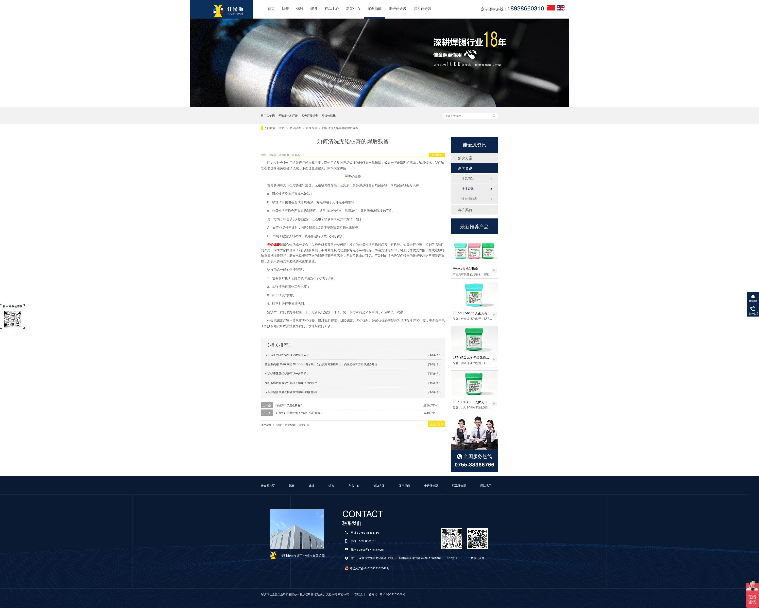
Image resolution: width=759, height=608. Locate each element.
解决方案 (465, 157)
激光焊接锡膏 (309, 115)
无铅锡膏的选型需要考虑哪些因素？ (287, 355)
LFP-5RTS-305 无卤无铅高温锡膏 (476, 402)
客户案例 (465, 209)
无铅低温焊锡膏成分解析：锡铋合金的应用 (291, 383)
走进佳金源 (398, 8)
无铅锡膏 (273, 244)
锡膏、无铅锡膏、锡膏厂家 (293, 425)
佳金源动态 (469, 198)
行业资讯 (467, 188)
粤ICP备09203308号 (392, 594)
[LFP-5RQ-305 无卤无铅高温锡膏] (474, 339)
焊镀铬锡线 (329, 115)
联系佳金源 (422, 8)
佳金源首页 (268, 485)
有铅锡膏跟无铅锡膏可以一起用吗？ (287, 373)
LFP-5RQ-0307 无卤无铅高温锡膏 (476, 313)
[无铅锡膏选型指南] (474, 250)
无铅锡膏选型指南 (465, 268)
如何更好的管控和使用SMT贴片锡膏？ (299, 413)
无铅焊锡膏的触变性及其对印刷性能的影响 (291, 392)
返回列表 (437, 154)
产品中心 (332, 8)
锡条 (314, 8)
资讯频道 (296, 128)
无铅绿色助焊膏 (288, 115)
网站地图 (485, 485)
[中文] (551, 8)
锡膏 (285, 8)
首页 (271, 8)
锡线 (299, 8)
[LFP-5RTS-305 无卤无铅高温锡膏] (474, 384)
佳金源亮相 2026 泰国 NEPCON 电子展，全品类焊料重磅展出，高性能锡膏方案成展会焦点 (321, 364)
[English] (561, 8)
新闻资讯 (312, 128)
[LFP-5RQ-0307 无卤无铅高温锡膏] (474, 295)
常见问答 (467, 178)
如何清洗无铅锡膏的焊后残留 (340, 128)
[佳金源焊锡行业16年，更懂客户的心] (379, 105)
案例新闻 (374, 8)
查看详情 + (430, 405)
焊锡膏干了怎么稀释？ (289, 405)
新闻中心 (353, 8)
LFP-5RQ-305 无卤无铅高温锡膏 (475, 357)
